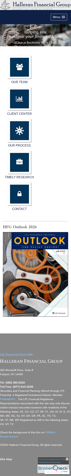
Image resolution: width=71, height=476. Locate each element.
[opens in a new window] (35, 315)
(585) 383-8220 (15, 382)
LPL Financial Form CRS (16, 354)
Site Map (6, 459)
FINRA (4, 399)
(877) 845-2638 (23, 386)
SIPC (12, 399)
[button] (59, 17)
